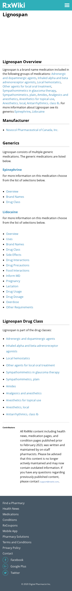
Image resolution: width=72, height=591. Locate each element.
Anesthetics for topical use (36, 99)
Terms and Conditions (17, 542)
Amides (42, 95)
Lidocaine (38, 111)
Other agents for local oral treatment (27, 86)
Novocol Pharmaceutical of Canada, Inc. (32, 130)
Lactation (12, 286)
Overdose (12, 302)
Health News (11, 509)
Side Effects (13, 255)
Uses (9, 239)
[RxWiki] (14, 4)
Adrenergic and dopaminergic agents (30, 339)
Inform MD (13, 276)
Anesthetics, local (14, 103)
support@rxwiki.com (49, 481)
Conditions (10, 520)
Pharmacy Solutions (16, 537)
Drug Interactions (17, 260)
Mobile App (10, 531)
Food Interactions (17, 270)
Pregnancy (13, 281)
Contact (8, 553)
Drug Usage (14, 291)
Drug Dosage (14, 297)
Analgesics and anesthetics (24, 393)
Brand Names (15, 197)
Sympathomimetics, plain (19, 95)
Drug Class (13, 202)
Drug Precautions (17, 265)
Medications (11, 514)
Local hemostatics (49, 82)
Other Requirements (19, 307)
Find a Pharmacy (13, 503)
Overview (12, 191)
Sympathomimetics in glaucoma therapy (29, 90)
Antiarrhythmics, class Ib (43, 103)
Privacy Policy (11, 548)
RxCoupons (10, 525)
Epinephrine (23, 111)
